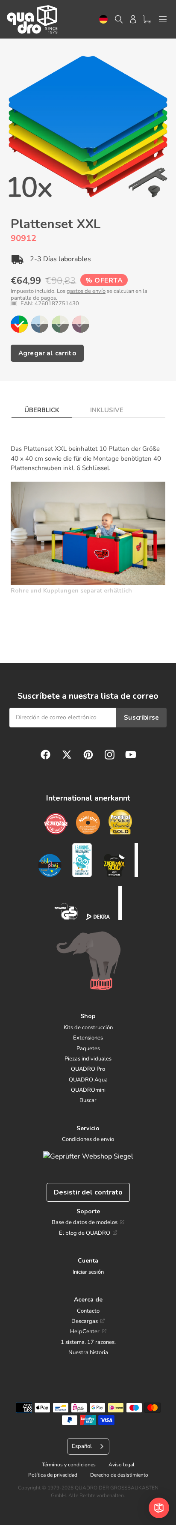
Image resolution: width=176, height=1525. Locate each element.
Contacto (88, 1311)
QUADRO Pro (88, 1069)
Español (82, 1446)
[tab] (42, 407)
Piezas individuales (88, 1059)
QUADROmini (88, 1090)
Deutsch (103, 19)
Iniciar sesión (88, 1272)
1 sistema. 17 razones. (88, 1342)
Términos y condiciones (69, 1464)
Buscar (88, 1100)
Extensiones (88, 1038)
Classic (19, 324)
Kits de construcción (88, 1027)
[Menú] (162, 19)
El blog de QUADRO (84, 1233)
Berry (80, 324)
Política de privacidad (52, 1474)
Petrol (39, 324)
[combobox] (103, 19)
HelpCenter (85, 1331)
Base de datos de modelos (84, 1222)
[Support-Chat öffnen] (159, 1508)
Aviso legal (122, 1464)
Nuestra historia (88, 1352)
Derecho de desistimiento (119, 1474)
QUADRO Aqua (88, 1080)
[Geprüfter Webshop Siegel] (88, 1156)
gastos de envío (86, 291)
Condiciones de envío (88, 1139)
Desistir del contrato (88, 1192)
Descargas (84, 1321)
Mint (60, 324)
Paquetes (88, 1048)
